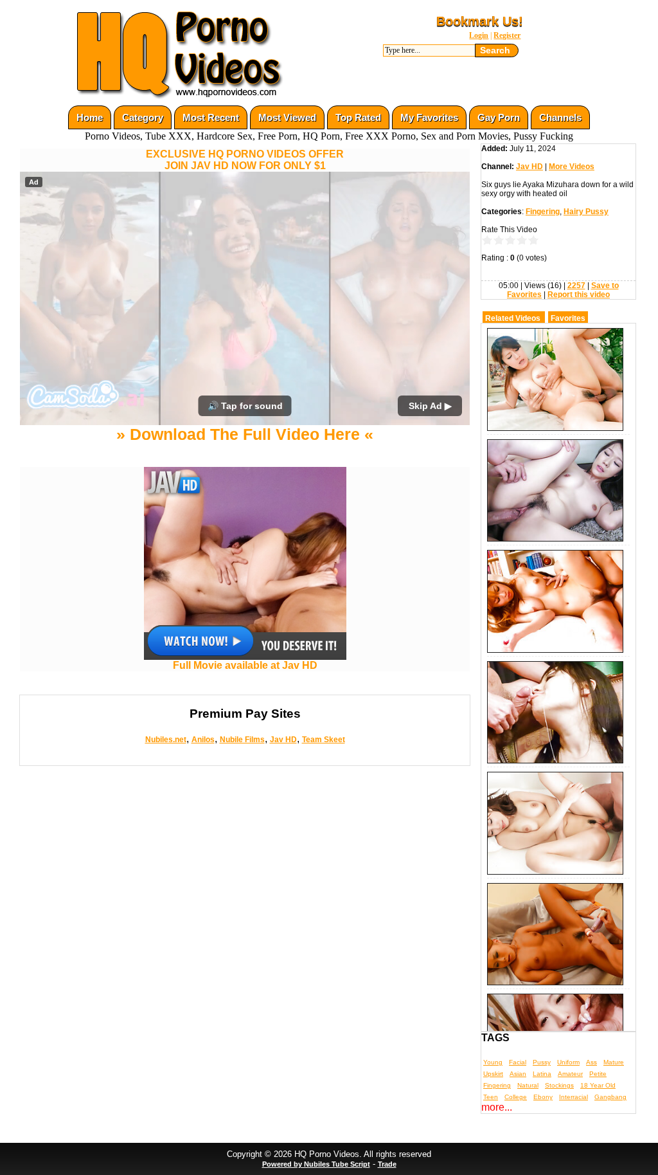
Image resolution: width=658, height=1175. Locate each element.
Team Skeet (323, 739)
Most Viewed (287, 117)
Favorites (568, 318)
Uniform (568, 1062)
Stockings (559, 1085)
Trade (387, 1164)
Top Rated (358, 117)
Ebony (543, 1096)
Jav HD (283, 739)
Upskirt (493, 1073)
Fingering (543, 211)
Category (142, 117)
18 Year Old (598, 1085)
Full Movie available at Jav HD (245, 665)
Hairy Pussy (586, 211)
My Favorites (429, 117)
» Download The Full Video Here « (244, 434)
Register (507, 35)
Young (492, 1062)
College (515, 1096)
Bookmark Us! (479, 21)
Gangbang (610, 1096)
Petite (598, 1073)
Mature (613, 1062)
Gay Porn (498, 117)
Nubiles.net (165, 739)
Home (89, 117)
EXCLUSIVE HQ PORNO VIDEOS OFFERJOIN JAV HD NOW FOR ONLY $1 (245, 160)
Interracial (573, 1096)
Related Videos (512, 318)
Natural (527, 1085)
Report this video (578, 294)
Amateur (570, 1073)
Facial (517, 1062)
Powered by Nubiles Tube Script (316, 1164)
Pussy (542, 1062)
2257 (576, 285)
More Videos (571, 166)
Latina (542, 1073)
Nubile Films (242, 739)
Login (478, 35)
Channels (560, 117)
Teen (490, 1096)
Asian (518, 1073)
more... (496, 1107)
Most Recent (210, 117)
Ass (591, 1062)
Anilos (203, 739)
